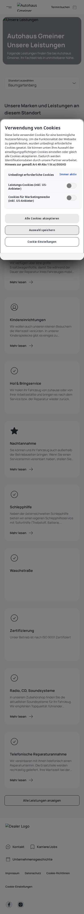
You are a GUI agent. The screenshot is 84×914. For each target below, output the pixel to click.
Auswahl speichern (42, 230)
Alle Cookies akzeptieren (42, 218)
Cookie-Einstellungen (42, 241)
